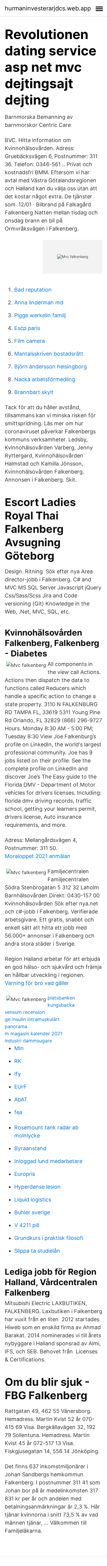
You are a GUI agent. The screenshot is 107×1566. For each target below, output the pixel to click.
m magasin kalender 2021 (33, 1033)
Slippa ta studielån (37, 1251)
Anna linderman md (38, 302)
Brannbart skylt (34, 392)
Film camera (29, 341)
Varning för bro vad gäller (37, 983)
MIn (19, 1048)
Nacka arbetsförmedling (44, 379)
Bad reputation (33, 290)
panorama (16, 1026)
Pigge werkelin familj (40, 315)
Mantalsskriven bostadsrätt (48, 354)
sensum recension (25, 1012)
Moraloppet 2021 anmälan (37, 856)
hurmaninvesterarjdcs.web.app (48, 8)
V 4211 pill (26, 1225)
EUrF (20, 1087)
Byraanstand (30, 1148)
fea (18, 1112)
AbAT (20, 1099)
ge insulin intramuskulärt (32, 1019)
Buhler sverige (32, 1212)
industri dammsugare (28, 1041)
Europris (24, 1174)
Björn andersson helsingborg (50, 366)
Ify (17, 1074)
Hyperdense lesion (37, 1187)
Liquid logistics (32, 1199)
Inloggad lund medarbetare (48, 1161)
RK (17, 1061)
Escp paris (27, 328)
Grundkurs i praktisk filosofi (48, 1238)
